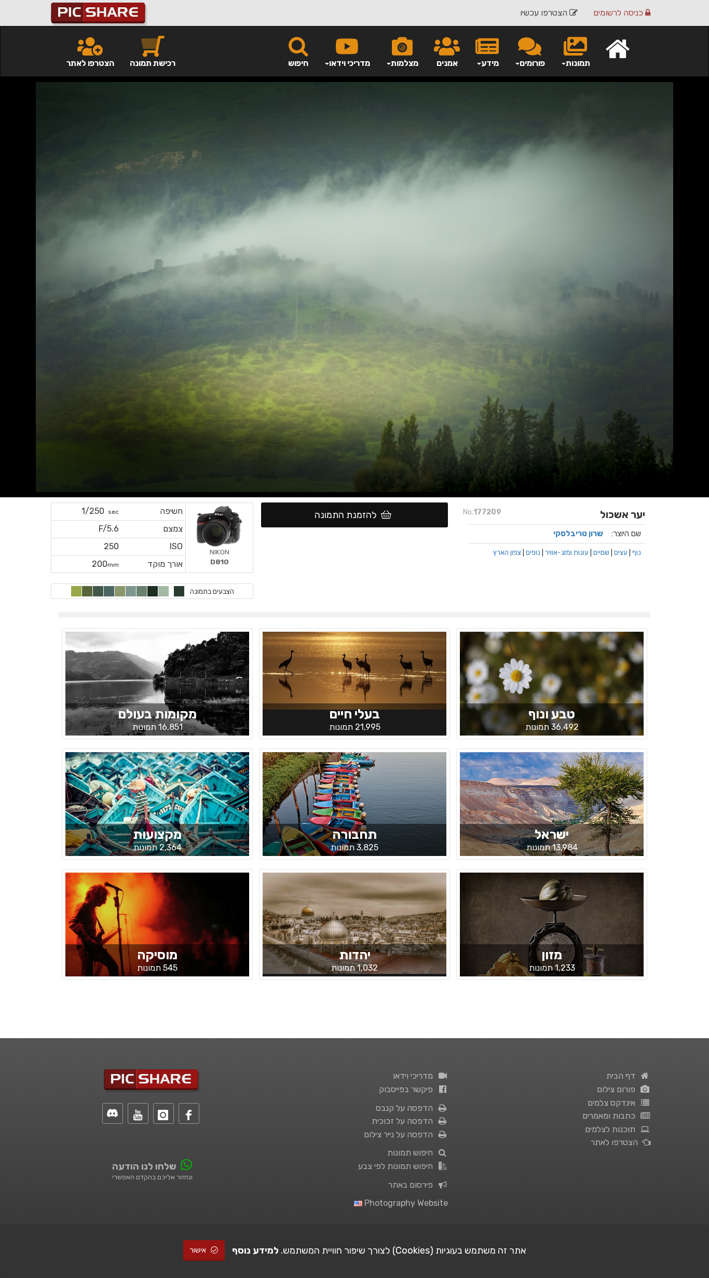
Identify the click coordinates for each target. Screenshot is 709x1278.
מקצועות (157, 834)
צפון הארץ (507, 552)
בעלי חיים (354, 714)
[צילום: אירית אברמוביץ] (552, 692)
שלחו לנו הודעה (144, 1166)
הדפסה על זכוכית (404, 1121)
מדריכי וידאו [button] (349, 63)
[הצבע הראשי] (179, 591)
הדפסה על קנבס (406, 1108)
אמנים (447, 63)
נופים (533, 552)
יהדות (355, 954)
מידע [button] (490, 63)
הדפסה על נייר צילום (400, 1134)
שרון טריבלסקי (578, 533)
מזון (551, 954)
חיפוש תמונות (412, 1153)
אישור (199, 1250)
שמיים (601, 552)
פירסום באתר (412, 1185)
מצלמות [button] (404, 63)
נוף (636, 552)
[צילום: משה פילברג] (354, 922)
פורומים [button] (532, 63)
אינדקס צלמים (613, 1103)
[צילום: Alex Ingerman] (552, 813)
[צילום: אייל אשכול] (157, 941)
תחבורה (354, 834)
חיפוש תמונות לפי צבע (397, 1166)
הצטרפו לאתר (90, 63)
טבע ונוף (551, 714)
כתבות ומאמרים (610, 1116)
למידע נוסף (255, 1250)
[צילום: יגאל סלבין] (157, 813)
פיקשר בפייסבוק (408, 1089)
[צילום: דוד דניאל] (354, 670)
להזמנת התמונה (348, 515)
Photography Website (405, 1203)
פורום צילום (618, 1089)
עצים (621, 552)
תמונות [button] (578, 63)
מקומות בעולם (157, 714)
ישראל (552, 834)
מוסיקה (157, 954)
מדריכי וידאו (415, 1076)
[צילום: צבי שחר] (354, 812)
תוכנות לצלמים (612, 1129)
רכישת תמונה (152, 63)
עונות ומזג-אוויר (567, 552)
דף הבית (622, 1076)
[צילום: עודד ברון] (157, 700)
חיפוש (298, 63)
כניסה (619, 13)
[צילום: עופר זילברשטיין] (552, 941)
